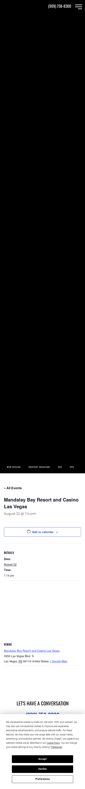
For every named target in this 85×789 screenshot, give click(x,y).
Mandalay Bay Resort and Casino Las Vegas (32, 651)
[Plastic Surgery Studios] (16, 7)
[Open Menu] (78, 7)
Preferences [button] (56, 747)
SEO (60, 467)
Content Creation (39, 467)
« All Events (13, 488)
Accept (42, 759)
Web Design (14, 467)
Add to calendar (43, 532)
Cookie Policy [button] (53, 743)
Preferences (42, 779)
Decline (42, 769)
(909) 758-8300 (59, 7)
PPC (72, 467)
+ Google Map (58, 661)
